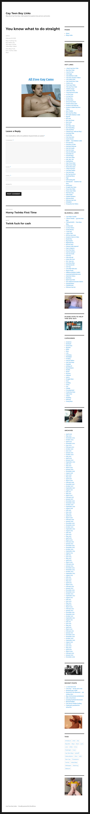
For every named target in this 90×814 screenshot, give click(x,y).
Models (68, 370)
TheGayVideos (70, 283)
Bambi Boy (69, 239)
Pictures (68, 373)
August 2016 (69, 508)
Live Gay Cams (70, 172)
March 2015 (69, 540)
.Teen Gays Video (70, 85)
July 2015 (68, 532)
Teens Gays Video (71, 191)
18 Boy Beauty (70, 229)
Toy (67, 386)
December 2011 (70, 612)
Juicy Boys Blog (70, 263)
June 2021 (68, 451)
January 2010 (69, 655)
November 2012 (70, 592)
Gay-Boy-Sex (70, 159)
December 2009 (70, 657)
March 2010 (69, 651)
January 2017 (69, 499)
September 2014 (70, 551)
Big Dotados (69, 241)
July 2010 (68, 644)
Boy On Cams (69, 244)
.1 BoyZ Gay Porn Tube (72, 68)
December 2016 (70, 501)
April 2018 (69, 479)
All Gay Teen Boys (71, 102)
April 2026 (69, 434)
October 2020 (69, 454)
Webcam (68, 399)
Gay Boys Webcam (71, 146)
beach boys (69, 345)
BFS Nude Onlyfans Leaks (73, 115)
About (67, 33)
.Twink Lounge (70, 89)
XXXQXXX (69, 202)
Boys (7, 40)
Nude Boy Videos (70, 276)
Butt (77, 744)
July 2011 (68, 621)
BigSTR (68, 116)
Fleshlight (69, 357)
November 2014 (70, 547)
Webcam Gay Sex (70, 287)
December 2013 (70, 568)
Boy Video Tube (70, 126)
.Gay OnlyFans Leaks (71, 76)
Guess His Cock (70, 259)
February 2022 (70, 447)
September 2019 (70, 462)
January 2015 (69, 543)
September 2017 (70, 488)
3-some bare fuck (71, 687)
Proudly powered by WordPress (27, 806)
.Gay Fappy (69, 74)
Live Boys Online (70, 170)
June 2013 (68, 579)
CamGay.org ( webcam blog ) (74, 131)
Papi (67, 178)
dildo (71, 747)
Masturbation (70, 368)
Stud (67, 381)
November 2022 (70, 443)
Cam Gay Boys (70, 129)
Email (8, 175)
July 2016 (68, 510)
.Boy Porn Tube (70, 70)
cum (67, 353)
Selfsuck (68, 375)
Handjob (68, 364)
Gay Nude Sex (70, 154)
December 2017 (70, 484)
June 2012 (68, 601)
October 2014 (69, 549)
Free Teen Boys (70, 250)
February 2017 (70, 497)
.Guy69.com (69, 83)
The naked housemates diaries (74, 281)
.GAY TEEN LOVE (70, 79)
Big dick (68, 347)
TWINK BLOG (69, 285)
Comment (10, 140)
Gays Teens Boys (70, 163)
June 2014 (68, 556)
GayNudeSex (69, 161)
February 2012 (70, 608)
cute (66, 747)
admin (8, 35)
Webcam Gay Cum (71, 200)
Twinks (14, 44)
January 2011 (69, 633)
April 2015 (69, 538)
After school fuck (71, 698)
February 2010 (70, 653)
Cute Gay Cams (70, 137)
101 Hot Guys (69, 94)
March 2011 (69, 629)
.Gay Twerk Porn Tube (72, 81)
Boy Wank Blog (70, 128)
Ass (78, 740)
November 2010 (70, 636)
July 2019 (68, 464)
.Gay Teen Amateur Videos (73, 77)
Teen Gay (67, 759)
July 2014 (68, 555)
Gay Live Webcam (71, 152)
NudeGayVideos (70, 176)
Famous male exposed (72, 246)
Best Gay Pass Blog (71, 113)
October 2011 (69, 616)
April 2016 (69, 516)
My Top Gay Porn (71, 174)
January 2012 (69, 610)
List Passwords (70, 265)
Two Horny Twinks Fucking (74, 703)
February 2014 (70, 564)
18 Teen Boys (69, 100)
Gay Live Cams (70, 150)
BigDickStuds (70, 242)
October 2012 (69, 594)
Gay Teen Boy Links (18, 13)
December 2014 (70, 545)
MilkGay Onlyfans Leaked (73, 272)
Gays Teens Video (71, 165)
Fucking (11, 40)
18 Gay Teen (69, 98)
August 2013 (69, 575)
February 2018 (70, 482)
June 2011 (68, 623)
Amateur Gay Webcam (72, 105)
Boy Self (68, 124)
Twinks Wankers (70, 196)
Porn (7, 50)
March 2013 (69, 584)
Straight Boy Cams (71, 187)
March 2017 (69, 495)
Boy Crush (69, 122)
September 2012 (70, 595)
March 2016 (69, 517)
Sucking (68, 383)
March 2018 (69, 480)
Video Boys (9, 46)
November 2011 (70, 614)
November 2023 (70, 438)
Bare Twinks (69, 111)
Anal (7, 48)
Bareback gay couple (71, 690)
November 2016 (70, 503)
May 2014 (68, 558)
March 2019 (69, 467)
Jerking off (69, 366)
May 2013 (68, 581)
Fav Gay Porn (69, 142)
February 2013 (70, 586)
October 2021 (69, 449)
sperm (68, 377)
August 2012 (69, 597)
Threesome (75, 759)
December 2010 (70, 634)
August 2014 (69, 553)
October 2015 (69, 527)
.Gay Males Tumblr (71, 216)
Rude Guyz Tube (70, 280)
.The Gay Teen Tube (71, 87)
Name (8, 167)
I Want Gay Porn (70, 168)
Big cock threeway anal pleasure (75, 696)
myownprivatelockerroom (73, 274)
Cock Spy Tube (70, 133)
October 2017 (69, 486)
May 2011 (68, 625)
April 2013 (69, 582)
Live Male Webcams (71, 268)
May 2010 (68, 647)
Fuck (13, 48)
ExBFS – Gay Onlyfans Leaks (74, 141)
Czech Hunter (70, 139)
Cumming (69, 355)
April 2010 (69, 649)
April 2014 (69, 560)
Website (9, 184)
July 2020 (68, 456)
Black (67, 349)
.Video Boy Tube (70, 90)
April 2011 (68, 627)
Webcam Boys (70, 198)
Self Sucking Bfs (70, 180)
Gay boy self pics (70, 252)
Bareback (68, 344)
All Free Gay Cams (71, 235)
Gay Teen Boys (70, 362)
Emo (75, 747)
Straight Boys (70, 379)
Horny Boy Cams (70, 167)
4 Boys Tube (69, 233)
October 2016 (69, 505)
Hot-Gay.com (70, 261)
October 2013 (69, 571)
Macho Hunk (69, 270)
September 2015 (70, 529)
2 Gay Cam (69, 231)
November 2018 (70, 471)
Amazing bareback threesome (74, 700)
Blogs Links (69, 35)
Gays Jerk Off (69, 257)
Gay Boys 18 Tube (71, 144)
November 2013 (70, 569)
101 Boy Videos (70, 228)
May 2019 (68, 466)
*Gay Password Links (72, 92)
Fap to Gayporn (70, 248)
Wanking (68, 397)
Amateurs (68, 342)
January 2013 (69, 588)
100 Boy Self (69, 226)
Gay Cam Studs (70, 254)
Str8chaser (69, 185)
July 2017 (68, 492)
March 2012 (69, 607)
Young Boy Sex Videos (72, 204)
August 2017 (69, 490)
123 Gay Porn (69, 96)
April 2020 (69, 458)
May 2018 (68, 477)
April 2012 (69, 605)
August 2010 (69, 642)
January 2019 (69, 469)
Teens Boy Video (70, 189)
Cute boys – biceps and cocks (74, 688)
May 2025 (68, 436)
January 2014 (69, 566)
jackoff (77, 753)
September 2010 (70, 640)
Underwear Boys (70, 392)
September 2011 (70, 618)
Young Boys (69, 401)
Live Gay (68, 267)
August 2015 (69, 530)
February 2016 (70, 519)
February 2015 (70, 542)
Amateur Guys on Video (72, 237)
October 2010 (69, 638)
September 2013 (70, 573)
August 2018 (69, 473)
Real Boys (68, 278)
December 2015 (70, 523)
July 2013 (68, 577)
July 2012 (68, 599)
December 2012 (70, 590)
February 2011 (70, 631)
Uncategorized (70, 390)
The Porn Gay (70, 193)
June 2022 (69, 445)
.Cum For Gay (69, 72)
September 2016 (70, 506)
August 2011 (69, 620)
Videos (15, 46)
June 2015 (68, 534)
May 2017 (68, 493)
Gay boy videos (70, 360)
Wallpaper (68, 765)
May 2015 (68, 536)
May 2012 (68, 603)
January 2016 (69, 521)
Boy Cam (68, 118)
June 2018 (68, 475)
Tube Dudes (69, 194)
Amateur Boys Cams (71, 103)
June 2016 (69, 512)
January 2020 (69, 460)
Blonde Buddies (70, 701)
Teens (67, 384)
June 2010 (68, 646)
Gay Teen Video (70, 157)
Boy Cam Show (70, 120)
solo (80, 756)
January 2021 (69, 453)
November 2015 (70, 525)
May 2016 (68, 514)
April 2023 (69, 441)
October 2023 (69, 440)
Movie (67, 371)
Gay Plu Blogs (70, 155)
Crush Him (69, 135)
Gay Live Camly (70, 148)
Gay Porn (68, 255)
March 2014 (69, 562)
